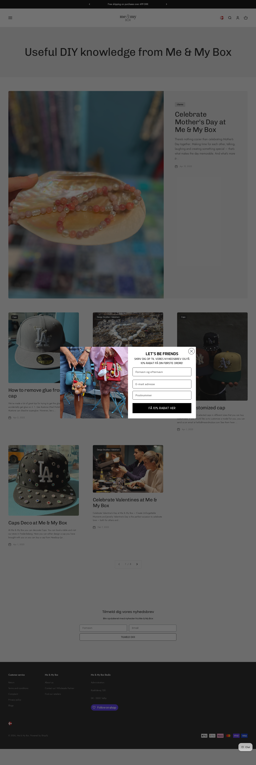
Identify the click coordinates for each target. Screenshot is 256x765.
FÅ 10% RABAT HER (162, 408)
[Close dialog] (191, 351)
